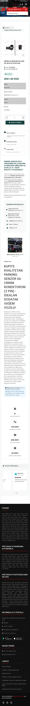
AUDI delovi (17, 513)
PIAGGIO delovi (24, 531)
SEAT (17, 565)
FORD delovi (12, 521)
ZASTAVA (6, 568)
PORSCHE (25, 563)
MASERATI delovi (6, 528)
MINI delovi (11, 529)
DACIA (9, 556)
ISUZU (26, 558)
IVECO (3, 559)
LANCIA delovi (5, 526)
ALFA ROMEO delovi (7, 513)
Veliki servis (24, 582)
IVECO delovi (24, 522)
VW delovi (4, 540)
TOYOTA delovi (16, 538)
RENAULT (4, 565)
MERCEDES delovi (23, 528)
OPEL (13, 563)
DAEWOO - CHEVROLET (17, 556)
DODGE (3, 558)
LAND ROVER (25, 559)
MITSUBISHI (4, 563)
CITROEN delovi (16, 515)
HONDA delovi (19, 521)
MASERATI (8, 561)
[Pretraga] (25, 13)
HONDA (13, 558)
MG (23, 561)
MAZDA (13, 561)
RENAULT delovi (15, 533)
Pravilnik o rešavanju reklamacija (10, 670)
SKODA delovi (20, 535)
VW (3, 568)
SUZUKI (14, 567)
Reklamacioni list (6, 673)
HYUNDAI (18, 558)
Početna (6, 28)
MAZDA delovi (14, 528)
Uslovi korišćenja (6, 666)
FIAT (7, 558)
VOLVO (26, 567)
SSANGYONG (5, 567)
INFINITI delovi (9, 522)
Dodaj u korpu (16, 122)
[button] (13, 493)
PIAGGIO (21, 563)
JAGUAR (7, 559)
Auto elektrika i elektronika (20, 604)
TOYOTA (22, 567)
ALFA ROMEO (5, 554)
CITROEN (21, 554)
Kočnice (12, 582)
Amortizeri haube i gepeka (9, 584)
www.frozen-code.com (10, 633)
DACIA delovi (18, 517)
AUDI (9, 554)
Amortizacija (5, 606)
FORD (10, 558)
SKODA (21, 565)
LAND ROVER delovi (15, 526)
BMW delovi (24, 513)
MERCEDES (19, 561)
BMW (12, 554)
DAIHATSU (25, 556)
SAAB (13, 565)
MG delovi (4, 529)
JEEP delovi (13, 524)
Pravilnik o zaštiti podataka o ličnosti (11, 677)
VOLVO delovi (24, 538)
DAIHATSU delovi (16, 519)
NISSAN (9, 563)
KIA (13, 559)
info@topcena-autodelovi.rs (11, 629)
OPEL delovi (9, 531)
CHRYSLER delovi (6, 515)
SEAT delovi (12, 535)
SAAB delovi (5, 535)
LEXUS (3, 561)
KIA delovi (18, 524)
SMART (26, 565)
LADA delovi (25, 524)
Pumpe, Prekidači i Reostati (20, 596)
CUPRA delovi (10, 517)
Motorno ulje (5, 582)
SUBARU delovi (20, 537)
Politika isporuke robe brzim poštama (12, 689)
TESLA (18, 567)
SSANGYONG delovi (10, 537)
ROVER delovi (24, 533)
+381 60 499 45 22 (15, 9)
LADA (16, 559)
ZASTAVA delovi (11, 540)
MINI (27, 561)
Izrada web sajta (18, 696)
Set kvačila (18, 582)
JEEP (11, 559)
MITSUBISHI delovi (19, 529)
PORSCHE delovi (6, 533)
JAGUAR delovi (5, 524)
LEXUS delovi (24, 526)
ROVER (9, 565)
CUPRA (5, 556)
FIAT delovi (5, 521)
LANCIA (19, 559)
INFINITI (22, 558)
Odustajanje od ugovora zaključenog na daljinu (14, 680)
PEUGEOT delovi (16, 531)
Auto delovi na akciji (7, 604)
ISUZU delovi (17, 522)
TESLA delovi (9, 538)
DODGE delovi (24, 519)
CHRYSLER (16, 554)
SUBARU (10, 567)
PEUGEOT (16, 563)
